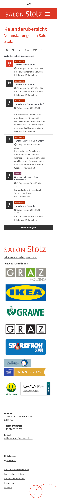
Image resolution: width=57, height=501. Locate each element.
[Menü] (47, 13)
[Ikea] (25, 293)
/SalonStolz (11, 456)
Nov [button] (27, 50)
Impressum (9, 483)
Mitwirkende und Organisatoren (20, 257)
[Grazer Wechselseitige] (25, 311)
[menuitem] (47, 13)
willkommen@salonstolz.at (18, 438)
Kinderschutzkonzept (14, 478)
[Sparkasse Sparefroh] (25, 347)
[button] (7, 50)
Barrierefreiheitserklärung (16, 469)
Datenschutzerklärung (15, 474)
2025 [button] (35, 50)
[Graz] (25, 329)
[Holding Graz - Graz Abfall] (25, 274)
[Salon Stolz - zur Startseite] (23, 13)
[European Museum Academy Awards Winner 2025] (25, 372)
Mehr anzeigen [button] (28, 227)
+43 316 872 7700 (13, 429)
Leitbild (8, 487)
